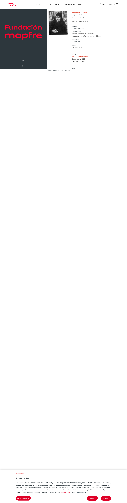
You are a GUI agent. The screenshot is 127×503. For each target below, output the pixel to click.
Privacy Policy (80, 492)
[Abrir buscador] (117, 4)
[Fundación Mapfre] (12, 4)
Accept (106, 498)
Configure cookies (23, 498)
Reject (92, 498)
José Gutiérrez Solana (80, 57)
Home (38, 4)
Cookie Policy (66, 492)
